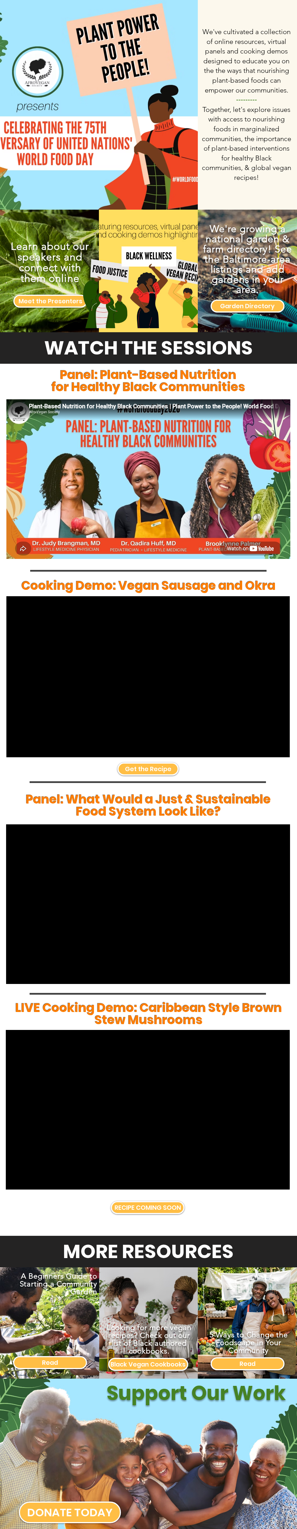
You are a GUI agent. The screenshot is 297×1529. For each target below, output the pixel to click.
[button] (147, 1207)
